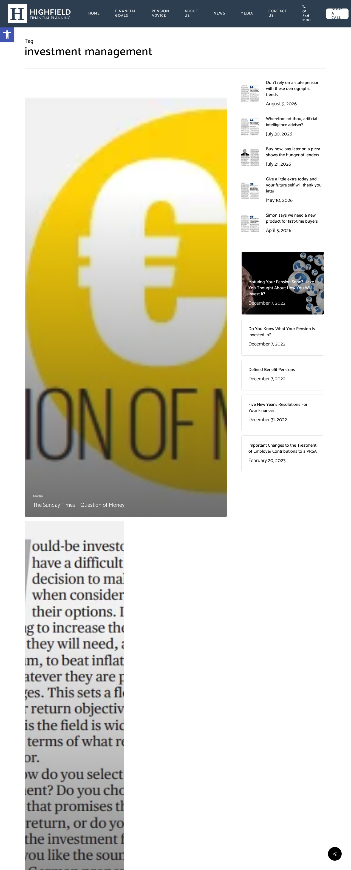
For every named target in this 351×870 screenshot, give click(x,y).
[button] (7, 34)
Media (38, 496)
